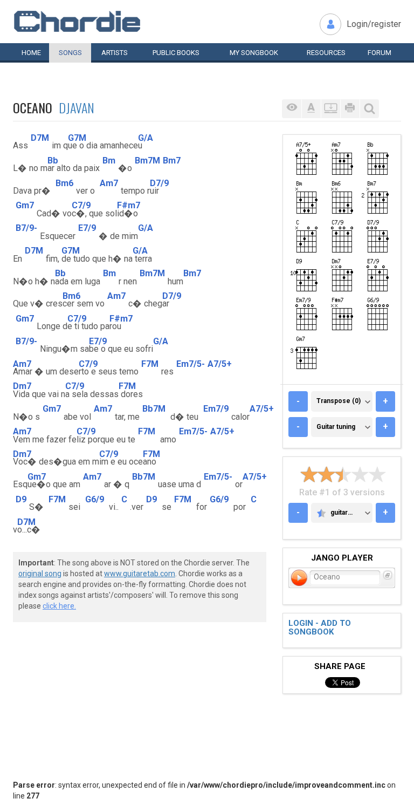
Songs (70, 53)
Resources (326, 53)
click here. (59, 606)
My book (254, 53)
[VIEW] (291, 108)
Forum (379, 53)
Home (31, 53)
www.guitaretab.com (139, 573)
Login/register (374, 24)
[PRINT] (350, 108)
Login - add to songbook (319, 627)
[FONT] (311, 108)
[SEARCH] (369, 108)
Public (176, 53)
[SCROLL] (330, 108)
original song (39, 573)
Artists (114, 53)
